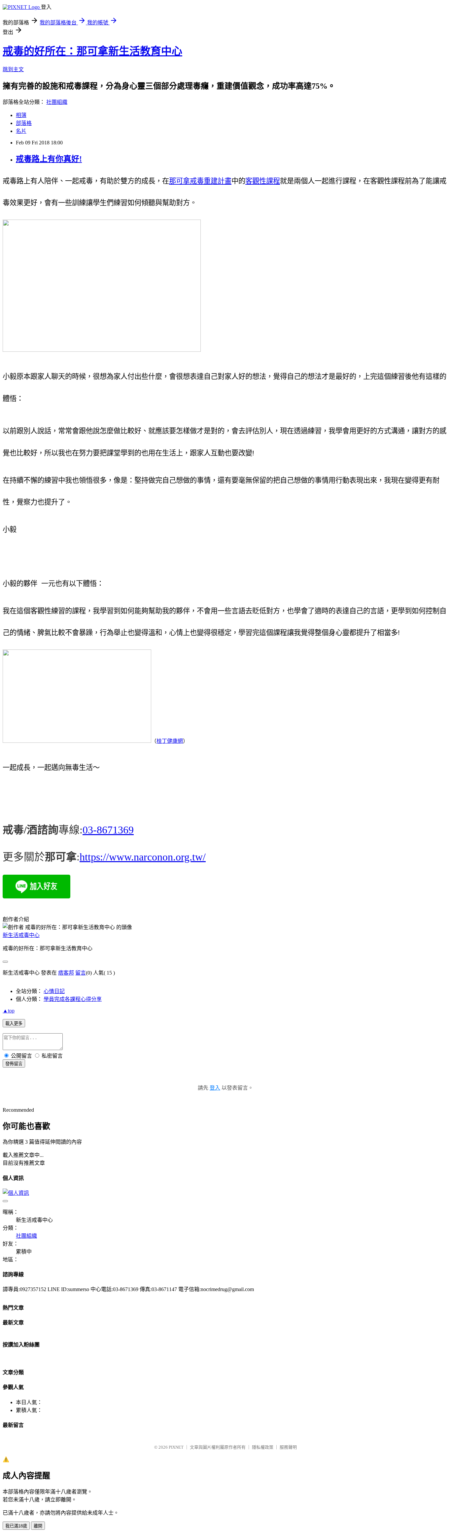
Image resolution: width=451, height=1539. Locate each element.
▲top (9, 1010)
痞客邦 (66, 973)
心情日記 (54, 991)
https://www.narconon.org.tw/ (143, 857)
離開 (38, 1526)
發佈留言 (13, 1063)
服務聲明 (288, 1447)
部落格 (24, 123)
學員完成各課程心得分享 (73, 999)
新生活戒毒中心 (21, 935)
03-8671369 (108, 830)
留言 (80, 973)
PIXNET (176, 1447)
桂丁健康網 (169, 741)
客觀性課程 (262, 181)
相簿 (21, 115)
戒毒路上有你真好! (49, 159)
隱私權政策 (262, 1447)
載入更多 (13, 1023)
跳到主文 (13, 69)
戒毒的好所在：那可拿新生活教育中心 (92, 51)
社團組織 (56, 102)
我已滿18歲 (16, 1526)
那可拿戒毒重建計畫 (200, 181)
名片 (21, 131)
